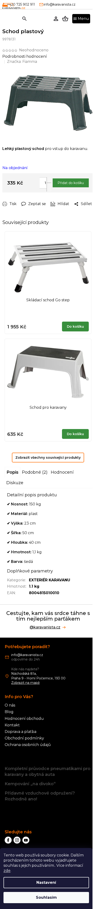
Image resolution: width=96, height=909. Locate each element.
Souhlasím (46, 897)
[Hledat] (24, 18)
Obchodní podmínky (24, 738)
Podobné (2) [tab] (35, 472)
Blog (9, 712)
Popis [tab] (12, 472)
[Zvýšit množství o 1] (49, 181)
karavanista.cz (17, 840)
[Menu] (81, 18)
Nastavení (46, 882)
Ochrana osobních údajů (28, 744)
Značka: (22, 61)
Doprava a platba (20, 731)
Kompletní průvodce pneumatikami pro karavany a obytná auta (47, 771)
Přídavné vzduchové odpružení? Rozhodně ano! (40, 796)
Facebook (8, 840)
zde (6, 870)
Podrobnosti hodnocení (24, 56)
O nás (10, 705)
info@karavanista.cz (27, 655)
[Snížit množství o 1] (49, 187)
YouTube (25, 840)
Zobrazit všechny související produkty (48, 457)
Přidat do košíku (71, 183)
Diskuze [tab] (14, 482)
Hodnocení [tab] (62, 472)
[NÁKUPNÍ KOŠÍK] (65, 18)
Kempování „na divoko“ (30, 783)
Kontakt (12, 725)
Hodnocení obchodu (24, 718)
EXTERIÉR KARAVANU (49, 580)
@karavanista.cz (45, 627)
